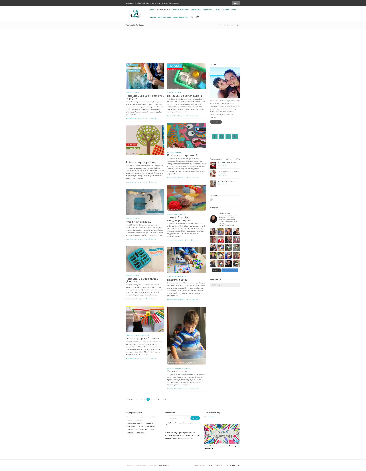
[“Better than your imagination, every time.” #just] (213, 231)
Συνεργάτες (219, 465)
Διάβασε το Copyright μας (184, 438)
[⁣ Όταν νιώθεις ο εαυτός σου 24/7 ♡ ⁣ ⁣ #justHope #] (213, 263)
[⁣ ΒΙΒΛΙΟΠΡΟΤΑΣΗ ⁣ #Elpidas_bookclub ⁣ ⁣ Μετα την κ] (236, 255)
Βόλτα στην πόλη (164, 17)
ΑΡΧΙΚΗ (152, 10)
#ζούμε (141, 426)
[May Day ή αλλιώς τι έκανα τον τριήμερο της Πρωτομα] (228, 247)
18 (187, 240)
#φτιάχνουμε (140, 432)
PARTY (233, 10)
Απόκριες (225, 10)
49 (187, 299)
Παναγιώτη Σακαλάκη (163, 465)
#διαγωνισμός (131, 426)
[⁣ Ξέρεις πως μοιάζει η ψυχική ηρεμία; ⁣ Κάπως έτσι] (228, 263)
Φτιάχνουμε (144, 335)
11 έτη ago (139, 118)
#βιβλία (130, 420)
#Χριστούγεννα (152, 417)
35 (146, 239)
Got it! (236, 3)
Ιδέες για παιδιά (163, 10)
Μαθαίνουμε (137, 159)
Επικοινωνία (200, 465)
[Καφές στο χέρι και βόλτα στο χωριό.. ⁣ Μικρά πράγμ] (236, 247)
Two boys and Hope (131, 118)
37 (187, 177)
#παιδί (152, 429)
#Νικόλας (141, 417)
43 (146, 358)
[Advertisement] (183, 43)
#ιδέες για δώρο (151, 426)
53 (187, 388)
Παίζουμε (136, 92)
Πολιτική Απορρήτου (232, 465)
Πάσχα (218, 10)
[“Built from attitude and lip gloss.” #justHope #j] (236, 231)
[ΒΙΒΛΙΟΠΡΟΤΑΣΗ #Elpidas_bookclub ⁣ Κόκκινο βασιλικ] (213, 239)
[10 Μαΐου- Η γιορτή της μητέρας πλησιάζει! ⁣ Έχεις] (236, 263)
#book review (131, 417)
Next (164, 399)
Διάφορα (129, 92)
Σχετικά (209, 465)
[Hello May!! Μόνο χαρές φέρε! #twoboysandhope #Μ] (221, 255)
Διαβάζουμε (195, 10)
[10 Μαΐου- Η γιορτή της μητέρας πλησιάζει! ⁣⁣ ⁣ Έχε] (221, 263)
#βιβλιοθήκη (138, 420)
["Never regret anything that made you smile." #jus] (228, 231)
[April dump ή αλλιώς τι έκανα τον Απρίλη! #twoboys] (228, 255)
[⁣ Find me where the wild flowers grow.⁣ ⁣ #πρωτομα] (213, 255)
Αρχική (220, 25)
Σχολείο (153, 17)
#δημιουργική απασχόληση (135, 423)
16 (146, 118)
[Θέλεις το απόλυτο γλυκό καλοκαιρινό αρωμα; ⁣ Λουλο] (236, 239)
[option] (225, 174)
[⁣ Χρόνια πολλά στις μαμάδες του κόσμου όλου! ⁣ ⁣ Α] (213, 247)
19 (187, 115)
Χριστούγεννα (208, 10)
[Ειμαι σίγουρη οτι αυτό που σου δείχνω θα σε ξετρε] (221, 239)
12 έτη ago (139, 358)
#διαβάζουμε (149, 423)
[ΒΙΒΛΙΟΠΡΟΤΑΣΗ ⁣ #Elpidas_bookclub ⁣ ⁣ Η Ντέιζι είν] (221, 231)
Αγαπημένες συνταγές (180, 10)
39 (146, 182)
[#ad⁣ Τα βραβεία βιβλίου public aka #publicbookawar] (221, 247)
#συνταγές (130, 432)
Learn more (215, 122)
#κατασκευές (143, 429)
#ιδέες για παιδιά (132, 429)
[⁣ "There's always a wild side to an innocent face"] (228, 239)
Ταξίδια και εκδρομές (180, 17)
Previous (130, 399)
